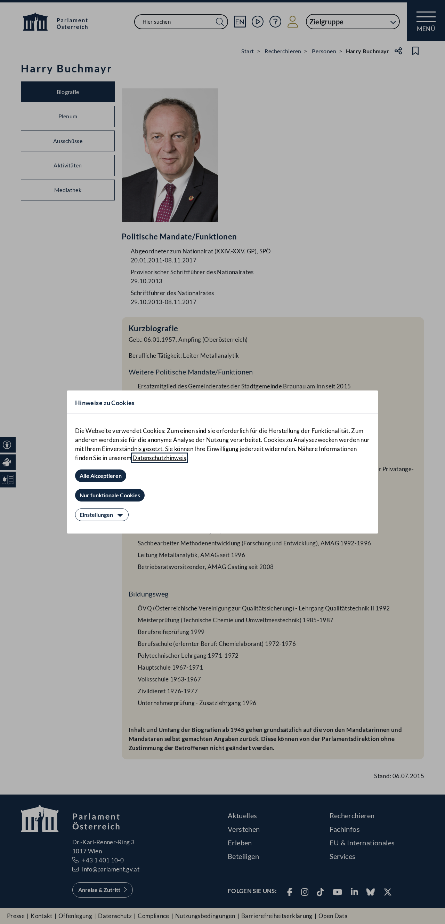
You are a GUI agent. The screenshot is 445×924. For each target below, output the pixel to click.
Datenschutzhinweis (159, 457)
